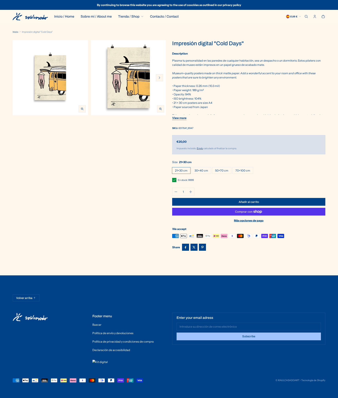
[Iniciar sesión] (315, 16)
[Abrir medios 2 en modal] (128, 77)
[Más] (190, 191)
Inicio (15, 31)
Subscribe (248, 336)
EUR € (294, 16)
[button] (306, 16)
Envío (200, 148)
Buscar (96, 324)
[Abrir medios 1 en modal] (50, 77)
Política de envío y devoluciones (112, 333)
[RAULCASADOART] (30, 16)
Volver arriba (24, 297)
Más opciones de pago (249, 220)
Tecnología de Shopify (313, 380)
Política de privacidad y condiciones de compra (123, 341)
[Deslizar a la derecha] (159, 77)
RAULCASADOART (288, 380)
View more (179, 118)
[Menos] (175, 191)
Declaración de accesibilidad (111, 350)
